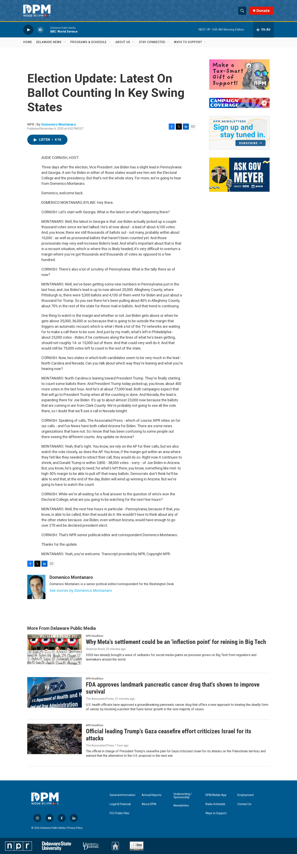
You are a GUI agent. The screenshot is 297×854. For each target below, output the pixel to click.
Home (27, 42)
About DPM (149, 804)
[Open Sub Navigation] (64, 42)
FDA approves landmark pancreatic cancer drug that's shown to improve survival (172, 688)
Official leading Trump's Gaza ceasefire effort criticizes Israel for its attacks (168, 735)
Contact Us (244, 804)
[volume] (40, 29)
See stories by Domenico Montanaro (81, 590)
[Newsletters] (239, 132)
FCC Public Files (119, 813)
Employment (245, 795)
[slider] (46, 29)
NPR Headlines (94, 635)
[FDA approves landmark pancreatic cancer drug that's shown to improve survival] (54, 692)
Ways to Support (188, 42)
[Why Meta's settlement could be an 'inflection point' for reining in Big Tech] (54, 649)
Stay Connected (152, 42)
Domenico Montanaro (58, 124)
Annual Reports (151, 795)
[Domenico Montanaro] (36, 587)
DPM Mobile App (215, 795)
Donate (263, 10)
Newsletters (181, 805)
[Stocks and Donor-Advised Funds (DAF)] (239, 74)
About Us (122, 42)
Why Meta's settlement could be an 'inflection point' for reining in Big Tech (176, 641)
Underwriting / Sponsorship (183, 796)
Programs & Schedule (88, 42)
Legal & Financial (120, 804)
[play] (28, 29)
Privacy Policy (75, 828)
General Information (122, 795)
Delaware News (49, 42)
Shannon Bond (95, 649)
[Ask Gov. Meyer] (239, 175)
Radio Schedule (215, 804)
